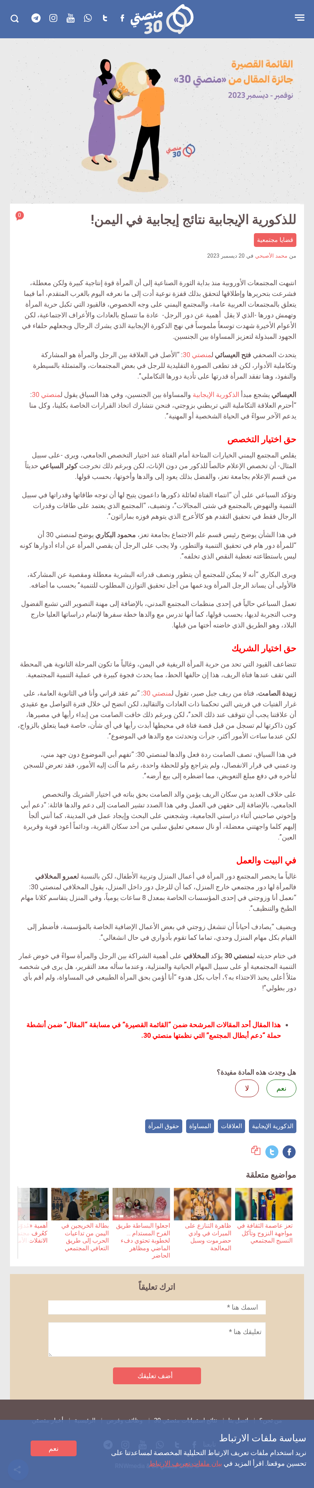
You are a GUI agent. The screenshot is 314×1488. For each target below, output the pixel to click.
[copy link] (255, 1152)
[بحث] (14, 18)
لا (247, 1088)
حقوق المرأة (163, 1126)
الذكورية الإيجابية (216, 394)
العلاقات (231, 1126)
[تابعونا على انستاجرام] (53, 18)
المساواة (200, 1126)
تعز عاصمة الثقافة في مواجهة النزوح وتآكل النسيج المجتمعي (265, 1233)
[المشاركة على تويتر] (272, 1152)
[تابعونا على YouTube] (70, 18)
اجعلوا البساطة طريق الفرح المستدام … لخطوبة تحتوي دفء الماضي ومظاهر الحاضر (143, 1240)
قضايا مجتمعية (275, 239)
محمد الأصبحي (271, 256)
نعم (54, 1448)
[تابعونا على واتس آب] (87, 18)
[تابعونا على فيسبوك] (122, 18)
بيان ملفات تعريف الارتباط (185, 1463)
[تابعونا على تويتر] (105, 18)
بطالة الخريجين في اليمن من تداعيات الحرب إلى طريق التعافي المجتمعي (85, 1236)
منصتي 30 (197, 355)
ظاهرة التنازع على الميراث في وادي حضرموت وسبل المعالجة (208, 1236)
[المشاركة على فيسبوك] (289, 1152)
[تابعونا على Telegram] (36, 18)
